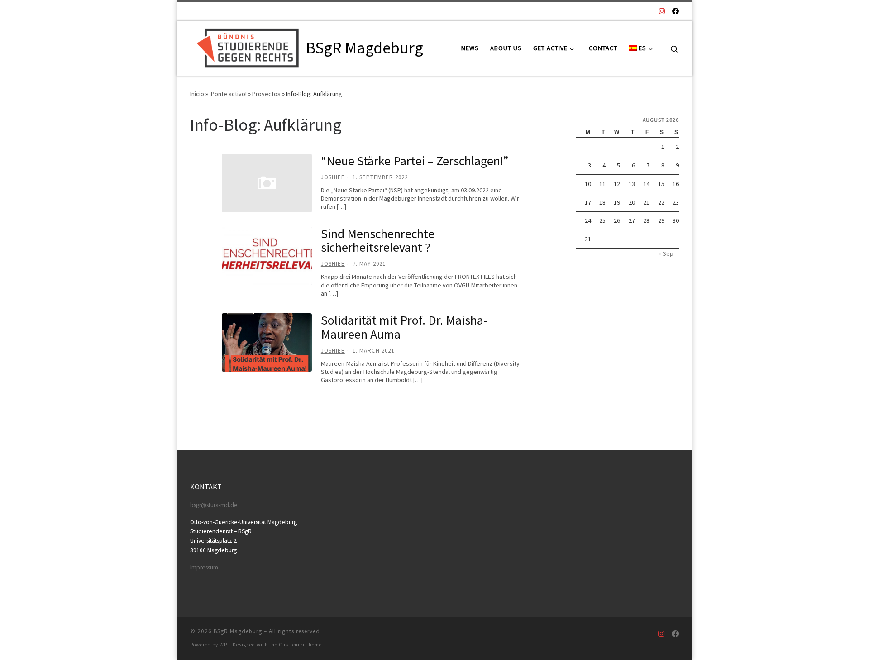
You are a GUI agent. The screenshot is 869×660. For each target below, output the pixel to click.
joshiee (333, 177)
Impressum (204, 567)
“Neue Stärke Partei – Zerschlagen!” (414, 161)
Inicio (197, 94)
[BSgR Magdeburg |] (246, 46)
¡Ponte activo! (228, 94)
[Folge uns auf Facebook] (675, 11)
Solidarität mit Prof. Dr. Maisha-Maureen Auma (404, 327)
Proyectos (266, 94)
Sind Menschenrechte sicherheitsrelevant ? (377, 240)
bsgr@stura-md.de (214, 505)
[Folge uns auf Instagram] (662, 11)
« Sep (665, 253)
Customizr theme (300, 644)
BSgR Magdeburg (238, 631)
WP (223, 644)
